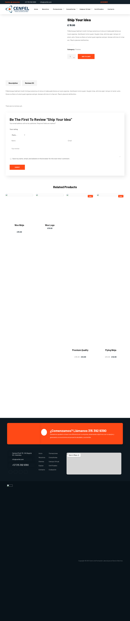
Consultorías (53, 457)
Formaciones (53, 453)
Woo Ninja (19, 225)
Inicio (40, 453)
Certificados (53, 465)
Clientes (41, 461)
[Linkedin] (21, 472)
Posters (78, 49)
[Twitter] (15, 472)
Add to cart (86, 56)
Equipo (41, 465)
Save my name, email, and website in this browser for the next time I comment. (41, 159)
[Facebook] (10, 472)
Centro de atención (12, 2)
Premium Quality (80, 350)
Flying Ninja (110, 350)
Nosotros (42, 457)
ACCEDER (104, 2)
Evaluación (52, 470)
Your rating (14, 129)
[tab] (13, 83)
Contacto (42, 470)
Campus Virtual (54, 461)
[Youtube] (26, 472)
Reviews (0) (29, 83)
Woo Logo (50, 225)
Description (13, 83)
